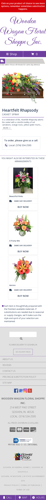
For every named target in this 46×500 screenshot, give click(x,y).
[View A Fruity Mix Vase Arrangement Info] (23, 225)
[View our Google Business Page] (21, 391)
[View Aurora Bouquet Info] (23, 269)
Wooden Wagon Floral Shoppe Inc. (23, 31)
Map (24, 497)
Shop (13, 54)
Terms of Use (23, 490)
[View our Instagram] (25, 391)
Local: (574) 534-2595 (23, 416)
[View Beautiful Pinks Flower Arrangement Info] (23, 180)
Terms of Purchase (30, 485)
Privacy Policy (11, 485)
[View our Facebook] (16, 391)
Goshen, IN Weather (11, 476)
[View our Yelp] (30, 391)
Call (8, 497)
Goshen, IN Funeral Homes (16, 467)
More (5, 128)
